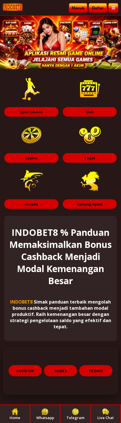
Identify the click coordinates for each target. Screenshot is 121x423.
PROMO (96, 370)
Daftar (98, 8)
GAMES (60, 370)
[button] (9, 42)
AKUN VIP (25, 370)
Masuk (78, 8)
